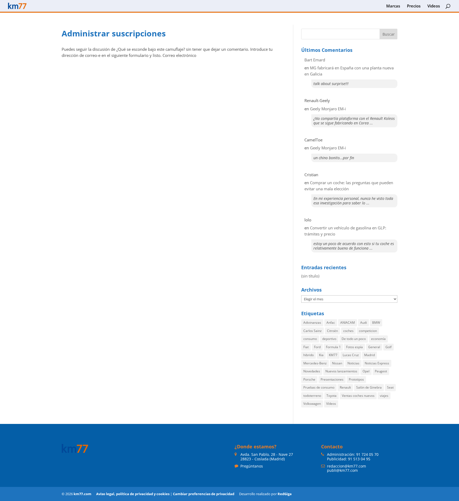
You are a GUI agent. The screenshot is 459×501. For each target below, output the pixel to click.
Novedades (311, 371)
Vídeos (331, 403)
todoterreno (312, 395)
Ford (317, 347)
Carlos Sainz (312, 331)
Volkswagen (312, 403)
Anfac (330, 322)
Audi (363, 322)
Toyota (331, 395)
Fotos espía (354, 347)
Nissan (337, 363)
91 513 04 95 (359, 458)
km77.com (82, 493)
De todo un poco (354, 338)
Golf (388, 347)
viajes (384, 395)
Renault (345, 387)
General (374, 347)
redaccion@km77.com (346, 466)
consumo (310, 338)
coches (348, 331)
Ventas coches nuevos (358, 395)
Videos (433, 6)
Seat (390, 387)
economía (378, 338)
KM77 (333, 355)
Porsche (309, 379)
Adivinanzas (312, 322)
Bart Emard (314, 59)
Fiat (306, 347)
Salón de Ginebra (369, 387)
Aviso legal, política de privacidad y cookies (132, 493)
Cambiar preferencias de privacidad (203, 493)
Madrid (369, 355)
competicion (368, 331)
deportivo (329, 338)
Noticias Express (377, 363)
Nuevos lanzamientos (341, 371)
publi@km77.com (342, 470)
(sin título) (310, 276)
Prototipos (356, 379)
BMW (376, 322)
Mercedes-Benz (315, 363)
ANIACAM (347, 322)
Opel (366, 371)
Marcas (393, 6)
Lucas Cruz (351, 355)
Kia (321, 355)
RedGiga (285, 493)
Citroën (332, 331)
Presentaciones (332, 379)
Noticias (353, 363)
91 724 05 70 (367, 454)
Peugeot (381, 371)
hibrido (308, 355)
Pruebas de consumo (318, 387)
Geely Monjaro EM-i (328, 108)
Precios (413, 6)
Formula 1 (333, 347)
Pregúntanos (251, 466)
